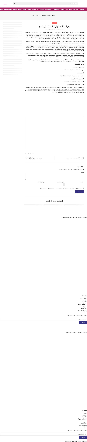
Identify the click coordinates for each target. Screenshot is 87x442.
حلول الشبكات (35, 9)
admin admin (56, 29)
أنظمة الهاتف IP (56, 9)
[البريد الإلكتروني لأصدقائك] (25, 153)
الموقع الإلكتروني (41, 182)
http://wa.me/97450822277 (73, 85)
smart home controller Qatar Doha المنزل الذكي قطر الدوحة (69, 205)
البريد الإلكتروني (60, 182)
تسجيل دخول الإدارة (83, 425)
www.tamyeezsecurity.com (70, 82)
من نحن (15, 9)
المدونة (20, 9)
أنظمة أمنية (75, 9)
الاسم (81, 182)
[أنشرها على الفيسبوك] (30, 153)
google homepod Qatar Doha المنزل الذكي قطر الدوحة (30, 205)
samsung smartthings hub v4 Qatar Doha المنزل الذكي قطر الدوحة (47, 205)
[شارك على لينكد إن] (28, 153)
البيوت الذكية (48, 9)
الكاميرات (42, 9)
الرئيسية (82, 9)
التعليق (82, 172)
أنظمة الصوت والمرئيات (66, 9)
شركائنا (24, 9)
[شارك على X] (33, 153)
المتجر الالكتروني (8, 9)
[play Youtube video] (54, 133)
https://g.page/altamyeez (65, 76)
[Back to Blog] (54, 158)
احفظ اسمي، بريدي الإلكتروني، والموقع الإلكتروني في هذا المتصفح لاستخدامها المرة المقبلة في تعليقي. (61, 188)
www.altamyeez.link (75, 79)
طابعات (29, 9)
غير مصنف (49, 15)
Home (53, 15)
